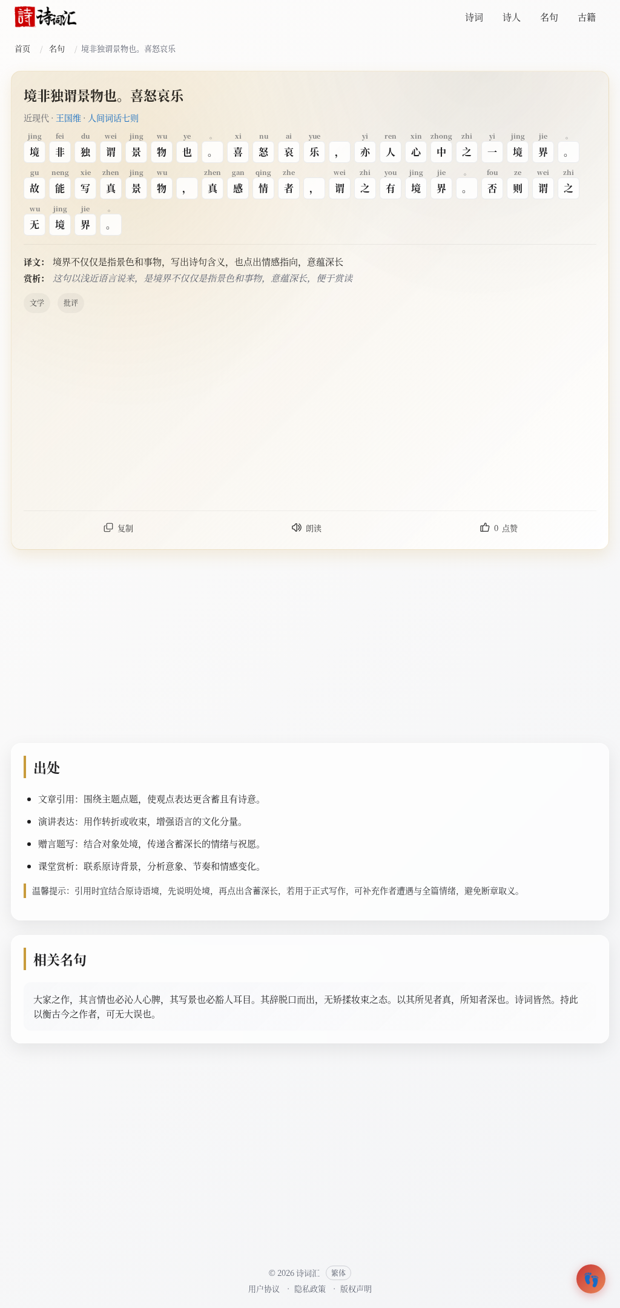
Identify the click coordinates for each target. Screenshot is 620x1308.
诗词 (474, 16)
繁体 (338, 1272)
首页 (22, 48)
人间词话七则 (113, 117)
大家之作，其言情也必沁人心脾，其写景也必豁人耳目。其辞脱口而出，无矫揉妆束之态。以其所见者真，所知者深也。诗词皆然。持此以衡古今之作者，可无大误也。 (305, 1006)
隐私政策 (310, 1288)
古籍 (587, 16)
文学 (37, 302)
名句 (549, 16)
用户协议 (264, 1288)
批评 (71, 302)
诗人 (512, 16)
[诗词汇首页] (46, 17)
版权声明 (356, 1288)
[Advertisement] (310, 411)
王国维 (68, 117)
